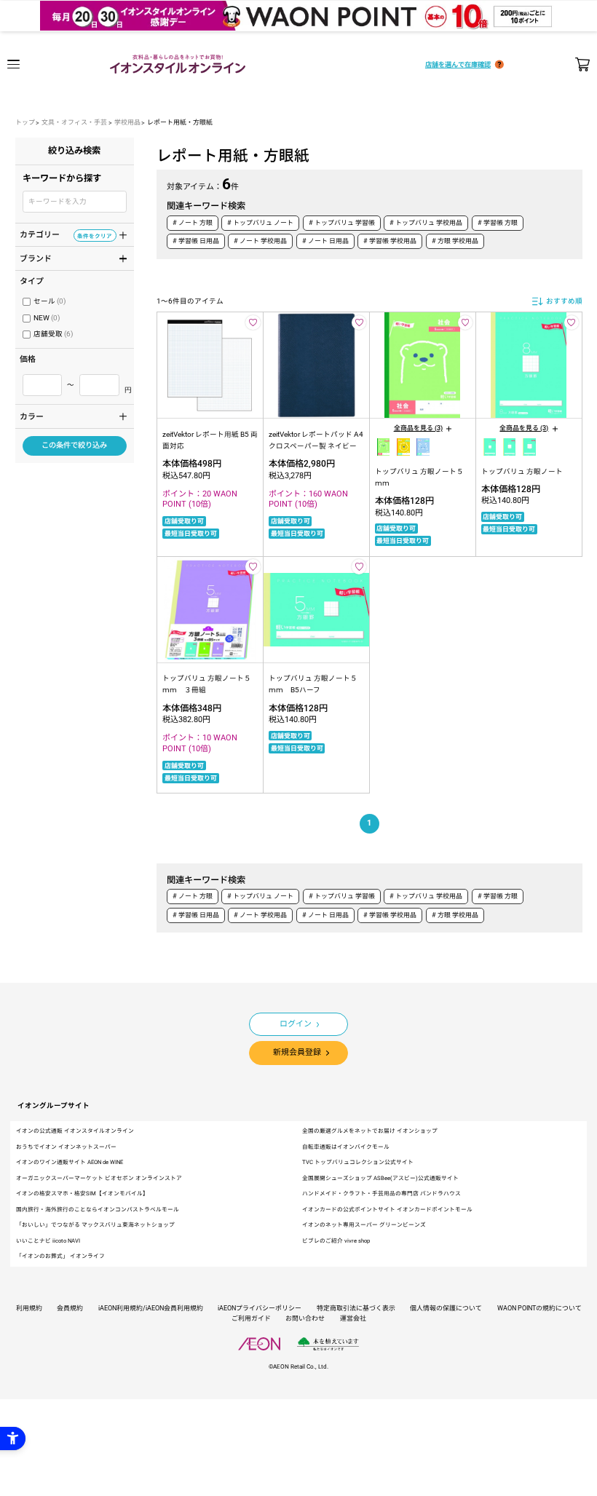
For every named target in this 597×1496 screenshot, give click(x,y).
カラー (66, 416)
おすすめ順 (564, 301)
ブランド (66, 258)
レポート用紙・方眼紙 (180, 122)
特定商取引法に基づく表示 (356, 1308)
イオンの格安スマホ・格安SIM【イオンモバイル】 (82, 1193)
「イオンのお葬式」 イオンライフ (60, 1256)
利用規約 (29, 1308)
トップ (25, 122)
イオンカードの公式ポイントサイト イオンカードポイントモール (387, 1209)
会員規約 (70, 1308)
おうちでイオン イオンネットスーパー (66, 1147)
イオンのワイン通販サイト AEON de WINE (69, 1162)
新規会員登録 (297, 1052)
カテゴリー (66, 234)
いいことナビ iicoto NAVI (48, 1241)
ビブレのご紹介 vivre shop (336, 1241)
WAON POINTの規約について (539, 1308)
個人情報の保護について (446, 1308)
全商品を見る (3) (418, 428)
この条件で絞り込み (74, 445)
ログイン (296, 1024)
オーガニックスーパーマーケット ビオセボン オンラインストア (99, 1178)
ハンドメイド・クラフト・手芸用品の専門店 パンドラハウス (381, 1193)
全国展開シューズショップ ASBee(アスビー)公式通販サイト (380, 1178)
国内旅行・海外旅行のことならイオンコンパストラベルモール (97, 1209)
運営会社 (353, 1318)
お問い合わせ (305, 1318)
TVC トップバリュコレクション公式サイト (358, 1162)
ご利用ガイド (251, 1318)
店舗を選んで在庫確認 (458, 64)
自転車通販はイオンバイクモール (346, 1147)
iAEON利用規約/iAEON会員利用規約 (150, 1308)
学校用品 (127, 122)
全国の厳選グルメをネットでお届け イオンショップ (370, 1131)
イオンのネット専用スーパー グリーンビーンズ (364, 1225)
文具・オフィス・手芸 (74, 122)
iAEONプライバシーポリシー (259, 1308)
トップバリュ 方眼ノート (522, 471)
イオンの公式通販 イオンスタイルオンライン (75, 1131)
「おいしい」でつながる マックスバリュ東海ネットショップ (95, 1225)
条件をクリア (94, 235)
